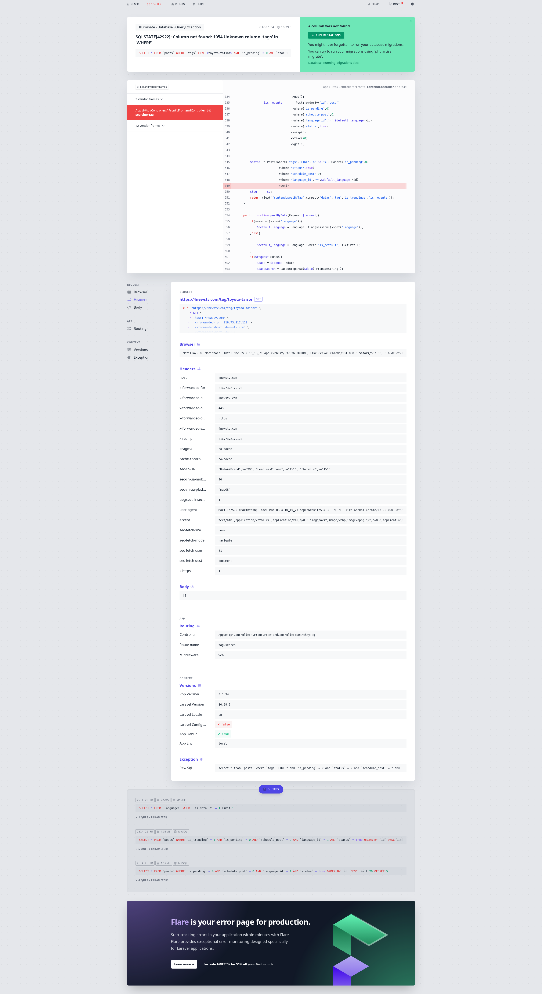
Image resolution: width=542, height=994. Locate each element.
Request (133, 285)
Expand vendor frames (153, 87)
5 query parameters (153, 849)
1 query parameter (152, 817)
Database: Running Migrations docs (333, 63)
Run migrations (328, 35)
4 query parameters (153, 880)
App (130, 321)
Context (133, 342)
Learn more (184, 964)
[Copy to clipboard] (286, 53)
